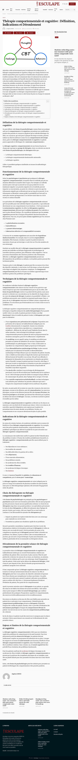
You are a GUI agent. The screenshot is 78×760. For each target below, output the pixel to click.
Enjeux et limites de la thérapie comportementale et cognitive (22, 117)
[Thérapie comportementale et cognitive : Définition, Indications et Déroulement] (26, 51)
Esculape (36, 758)
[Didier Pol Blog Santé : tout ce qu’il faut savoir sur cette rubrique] (26, 693)
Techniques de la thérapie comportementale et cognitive (21, 107)
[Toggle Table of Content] (47, 101)
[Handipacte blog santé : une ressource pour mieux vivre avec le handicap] (43, 693)
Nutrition (23, 9)
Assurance (51, 9)
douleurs (11, 471)
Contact (56, 732)
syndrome (25, 651)
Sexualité (45, 9)
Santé (7, 9)
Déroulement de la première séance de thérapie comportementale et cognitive (24, 114)
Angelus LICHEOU (10, 28)
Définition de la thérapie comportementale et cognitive (20, 103)
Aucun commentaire (28, 28)
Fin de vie (55, 9)
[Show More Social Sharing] (37, 32)
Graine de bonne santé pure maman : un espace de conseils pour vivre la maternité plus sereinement (69, 91)
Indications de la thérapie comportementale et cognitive (21, 109)
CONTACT (72, 3)
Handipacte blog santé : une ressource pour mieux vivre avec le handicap (43, 701)
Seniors (61, 9)
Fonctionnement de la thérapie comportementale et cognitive (22, 105)
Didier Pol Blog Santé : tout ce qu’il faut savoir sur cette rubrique (26, 701)
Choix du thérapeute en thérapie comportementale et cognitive (23, 111)
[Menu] (3, 9)
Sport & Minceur (36, 9)
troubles (8, 326)
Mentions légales (58, 734)
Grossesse (18, 9)
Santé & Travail (29, 9)
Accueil (4, 13)
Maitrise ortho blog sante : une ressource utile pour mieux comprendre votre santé (9, 702)
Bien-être (11, 9)
